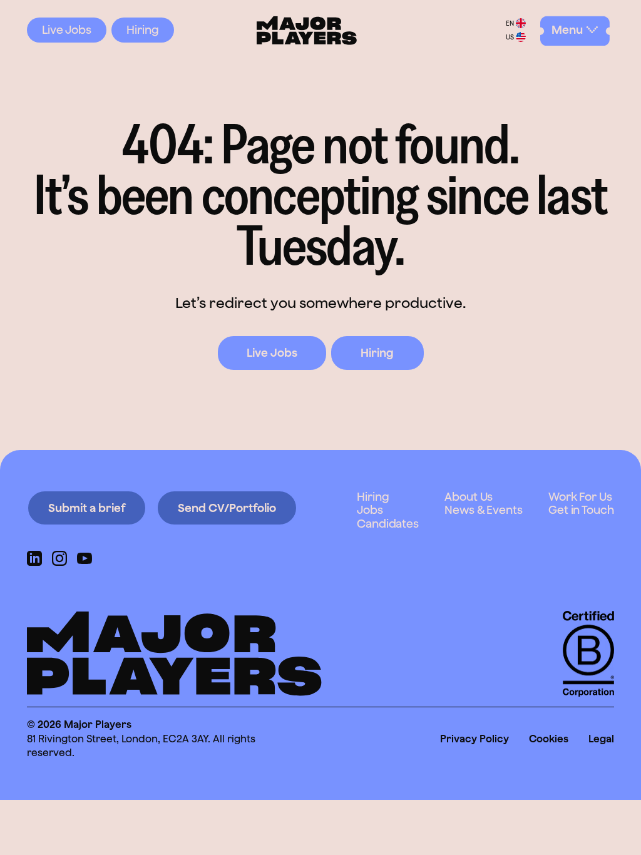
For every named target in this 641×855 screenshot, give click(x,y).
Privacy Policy (474, 738)
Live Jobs (66, 29)
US (510, 37)
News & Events (483, 509)
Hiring (142, 29)
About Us (468, 496)
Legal (601, 738)
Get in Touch (581, 509)
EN (510, 23)
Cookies (548, 738)
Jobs (370, 509)
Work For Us (580, 496)
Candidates (388, 523)
